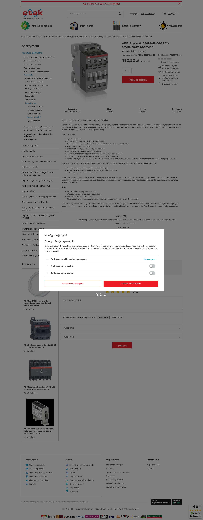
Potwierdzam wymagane (73, 283)
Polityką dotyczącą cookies (107, 245)
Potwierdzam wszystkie (131, 283)
